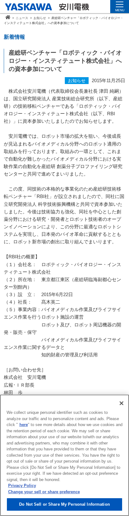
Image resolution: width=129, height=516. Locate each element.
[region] (64, 455)
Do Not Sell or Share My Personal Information (64, 504)
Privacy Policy (22, 485)
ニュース (22, 18)
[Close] (121, 403)
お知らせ (40, 18)
